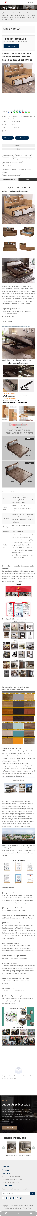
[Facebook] (3, 1198)
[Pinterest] (17, 1198)
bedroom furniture (26, 159)
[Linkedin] (6, 1198)
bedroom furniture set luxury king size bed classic (17, 171)
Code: (3, 128)
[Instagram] (14, 1198)
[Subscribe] (32, 1193)
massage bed (7, 162)
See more (11, 46)
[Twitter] (10, 1198)
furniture (6, 159)
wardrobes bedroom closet (11, 176)
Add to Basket (22, 138)
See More (9, 1127)
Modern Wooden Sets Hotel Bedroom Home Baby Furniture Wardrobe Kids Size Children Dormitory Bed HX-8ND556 (25, 1155)
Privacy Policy (27, 1208)
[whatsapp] (21, 1198)
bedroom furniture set (23, 155)
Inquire (8, 138)
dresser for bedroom (9, 166)
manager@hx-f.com (13, 1182)
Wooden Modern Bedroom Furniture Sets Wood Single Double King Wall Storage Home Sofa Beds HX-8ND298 (12, 1155)
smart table (18, 162)
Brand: (4, 125)
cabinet (14, 159)
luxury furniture (8, 155)
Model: (4, 122)
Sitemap (19, 1208)
